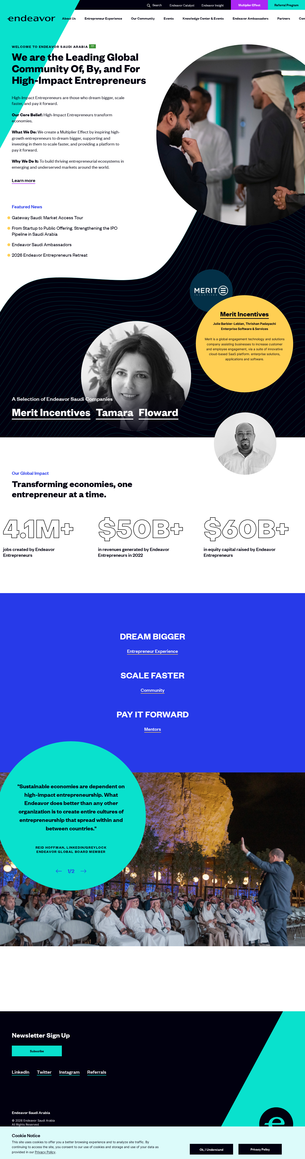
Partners (283, 18)
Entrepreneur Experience (103, 18)
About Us (69, 18)
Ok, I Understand (211, 1149)
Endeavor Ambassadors (250, 18)
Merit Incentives (51, 412)
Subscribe (37, 1050)
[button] (154, 5)
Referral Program (286, 4)
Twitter (44, 1072)
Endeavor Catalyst (182, 5)
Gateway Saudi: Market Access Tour (47, 217)
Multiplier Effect (249, 4)
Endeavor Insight (213, 5)
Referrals (96, 1072)
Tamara (114, 412)
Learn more (23, 180)
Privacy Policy (45, 1152)
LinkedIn (20, 1072)
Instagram (69, 1072)
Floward (158, 412)
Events (169, 18)
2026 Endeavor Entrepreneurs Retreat (50, 255)
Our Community (143, 18)
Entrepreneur (152, 651)
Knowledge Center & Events (203, 18)
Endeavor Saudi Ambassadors (42, 244)
